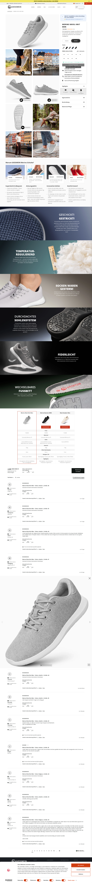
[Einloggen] (82, 3)
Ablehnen (81, 874)
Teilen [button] (43, 498)
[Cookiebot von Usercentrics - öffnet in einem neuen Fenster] (9, 880)
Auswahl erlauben (81, 869)
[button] (32, 851)
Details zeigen (71, 880)
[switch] (39, 880)
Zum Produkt (46, 427)
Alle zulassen (81, 865)
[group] (15, 469)
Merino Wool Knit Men (18, 11)
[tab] (78, 478)
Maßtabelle (81, 51)
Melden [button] (40, 498)
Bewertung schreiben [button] (78, 470)
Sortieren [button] (10, 477)
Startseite (9, 11)
